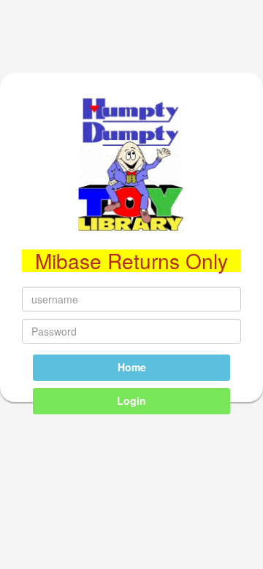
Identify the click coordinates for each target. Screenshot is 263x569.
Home (132, 367)
